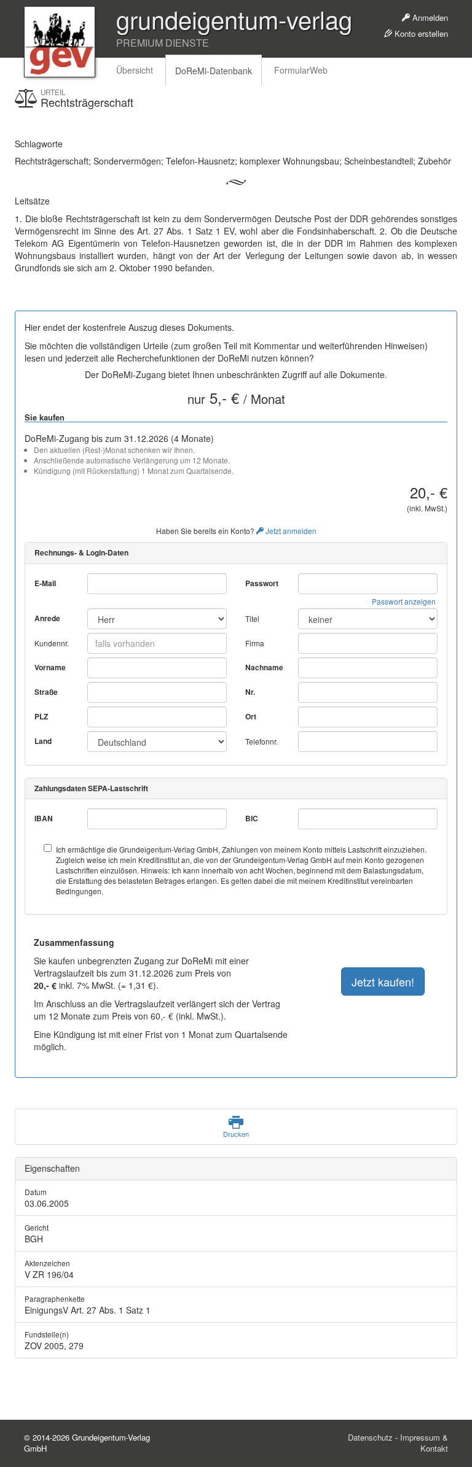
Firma (254, 643)
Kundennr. (51, 643)
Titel (252, 618)
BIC (251, 818)
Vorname (50, 667)
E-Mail (45, 583)
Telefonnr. (261, 741)
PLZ (41, 716)
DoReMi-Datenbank (213, 70)
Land (43, 741)
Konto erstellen (420, 33)
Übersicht (134, 70)
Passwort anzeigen (404, 601)
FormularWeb (301, 70)
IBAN (43, 818)
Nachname (264, 667)
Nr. (250, 692)
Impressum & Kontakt (424, 1443)
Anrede (47, 618)
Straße (46, 692)
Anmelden (429, 17)
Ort (250, 716)
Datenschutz (370, 1437)
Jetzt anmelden (290, 530)
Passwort (261, 583)
